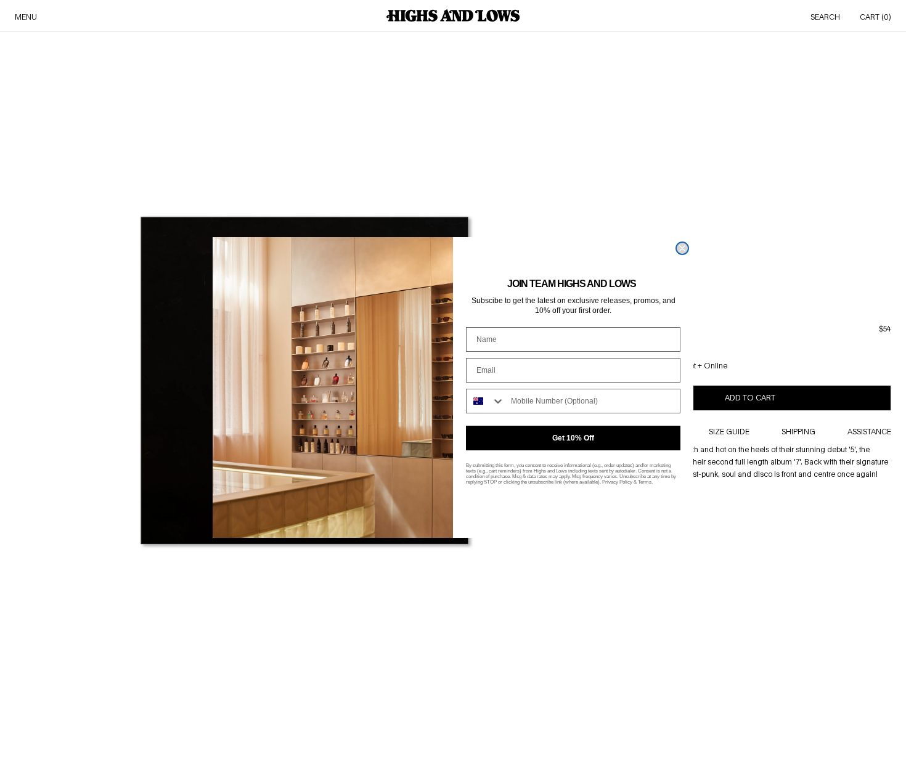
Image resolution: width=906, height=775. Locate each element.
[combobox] (486, 401)
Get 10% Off (573, 438)
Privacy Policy (617, 482)
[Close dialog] (682, 248)
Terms (644, 482)
